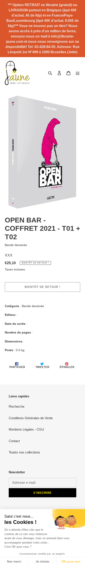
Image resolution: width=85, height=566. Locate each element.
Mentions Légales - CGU (26, 429)
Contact (14, 441)
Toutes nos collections (24, 452)
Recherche (16, 406)
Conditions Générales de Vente (31, 418)
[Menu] (77, 73)
